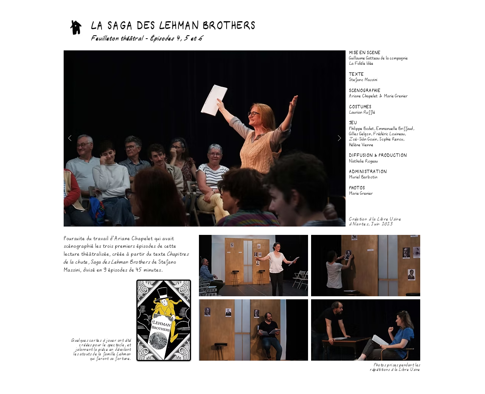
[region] (76, 21)
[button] (205, 138)
